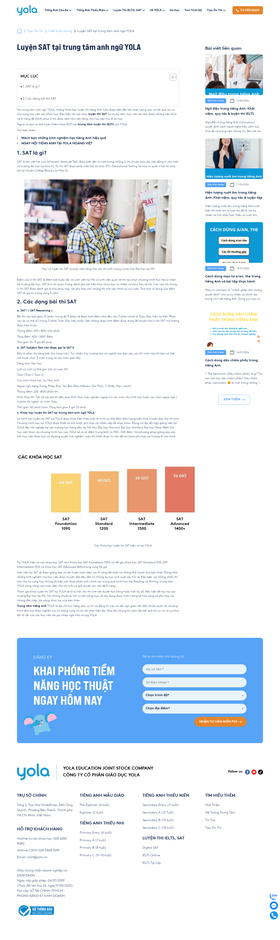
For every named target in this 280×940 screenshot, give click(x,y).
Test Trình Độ (193, 10)
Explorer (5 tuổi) (92, 812)
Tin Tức (210, 820)
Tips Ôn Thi (214, 10)
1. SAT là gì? (31, 86)
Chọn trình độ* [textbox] (157, 695)
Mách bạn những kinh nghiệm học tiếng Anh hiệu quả (63, 138)
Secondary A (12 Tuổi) (158, 812)
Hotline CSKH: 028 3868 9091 (38, 850)
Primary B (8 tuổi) (93, 847)
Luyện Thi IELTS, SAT (127, 10)
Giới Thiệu (212, 805)
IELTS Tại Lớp (151, 862)
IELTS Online (151, 855)
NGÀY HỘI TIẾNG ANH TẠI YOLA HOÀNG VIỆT (56, 143)
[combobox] (194, 695)
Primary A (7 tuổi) (93, 840)
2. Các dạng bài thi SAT (39, 98)
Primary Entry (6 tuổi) (96, 832)
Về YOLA (156, 10)
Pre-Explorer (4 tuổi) (95, 805)
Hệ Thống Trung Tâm (220, 812)
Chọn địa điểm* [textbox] (158, 708)
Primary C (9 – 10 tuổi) (96, 855)
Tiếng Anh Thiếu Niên (90, 10)
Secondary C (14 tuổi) (158, 827)
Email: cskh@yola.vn (32, 857)
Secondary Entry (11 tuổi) (160, 805)
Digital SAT (150, 847)
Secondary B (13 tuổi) (158, 820)
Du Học (175, 10)
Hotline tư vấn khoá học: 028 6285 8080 (42, 841)
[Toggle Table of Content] (171, 77)
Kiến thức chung (60, 31)
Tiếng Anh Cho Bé (56, 10)
